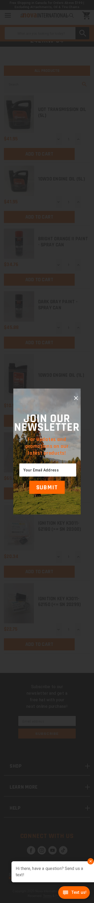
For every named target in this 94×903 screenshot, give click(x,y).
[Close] (76, 398)
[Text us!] (74, 893)
